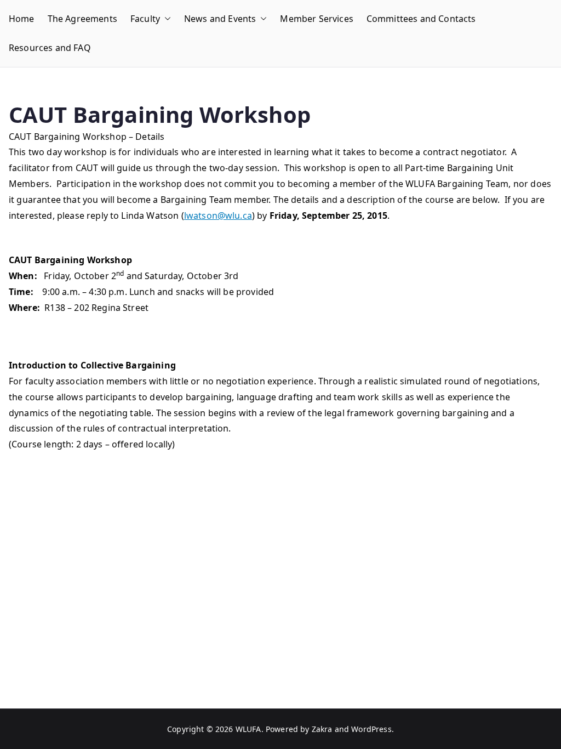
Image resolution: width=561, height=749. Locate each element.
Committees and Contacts (421, 19)
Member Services (316, 19)
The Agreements (82, 19)
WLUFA (248, 729)
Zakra (322, 729)
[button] (165, 19)
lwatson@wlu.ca (218, 215)
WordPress (371, 729)
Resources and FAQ (50, 48)
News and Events (220, 19)
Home (22, 19)
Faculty (145, 19)
